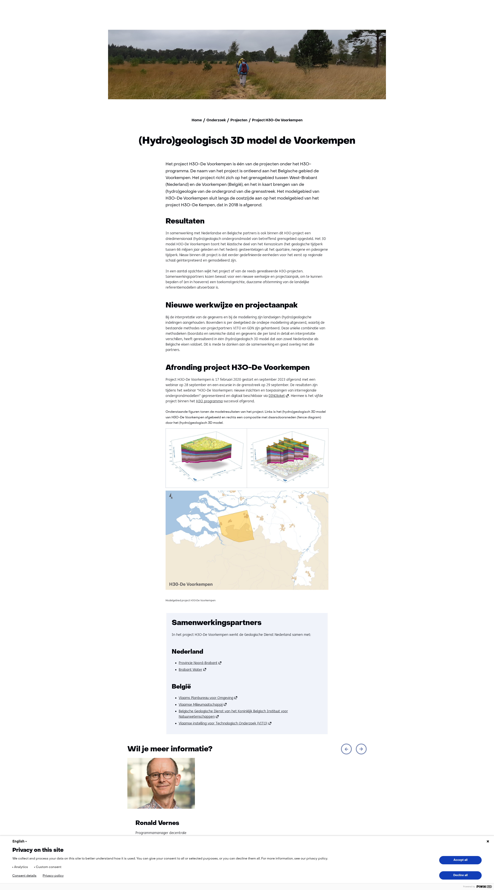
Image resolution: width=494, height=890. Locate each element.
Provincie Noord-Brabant (200, 663)
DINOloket (279, 396)
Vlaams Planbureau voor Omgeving (208, 698)
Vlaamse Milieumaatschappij (203, 704)
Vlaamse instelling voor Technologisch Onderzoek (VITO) (225, 723)
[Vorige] (346, 749)
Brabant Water (192, 670)
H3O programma (209, 401)
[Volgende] (361, 749)
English (19, 841)
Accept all (460, 860)
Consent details (24, 875)
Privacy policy (53, 875)
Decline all (460, 875)
